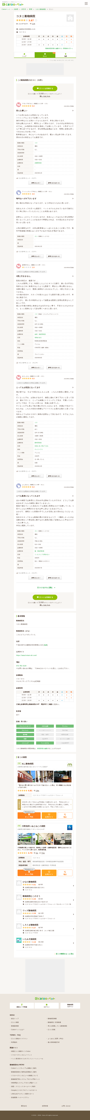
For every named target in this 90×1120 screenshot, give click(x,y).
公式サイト (49, 817)
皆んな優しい (21, 111)
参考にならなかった (54, 183)
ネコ (36, 236)
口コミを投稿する (46, 88)
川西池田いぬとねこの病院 (33, 826)
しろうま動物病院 (30, 925)
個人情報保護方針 (54, 1042)
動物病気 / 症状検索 (54, 1022)
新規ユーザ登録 (22, 1007)
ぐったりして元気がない (42, 554)
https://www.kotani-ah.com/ (26, 655)
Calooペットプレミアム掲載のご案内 (23, 1068)
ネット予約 (29, 817)
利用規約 (14, 1042)
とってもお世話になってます (28, 387)
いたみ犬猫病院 (29, 939)
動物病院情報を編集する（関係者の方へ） (59, 48)
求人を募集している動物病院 (57, 1026)
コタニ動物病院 (40, 9)
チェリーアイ (39, 449)
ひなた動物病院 (29, 882)
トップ (24, 56)
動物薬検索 (15, 1026)
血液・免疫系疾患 (40, 334)
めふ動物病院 (28, 764)
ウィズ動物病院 (29, 911)
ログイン (47, 1007)
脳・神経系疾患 (39, 551)
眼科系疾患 (38, 442)
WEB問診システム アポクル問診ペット (24, 1083)
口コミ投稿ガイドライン (19, 1038)
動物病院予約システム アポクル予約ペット (25, 1079)
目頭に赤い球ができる (41, 446)
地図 (65, 56)
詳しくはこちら (45, 96)
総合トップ (15, 1018)
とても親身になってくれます (28, 496)
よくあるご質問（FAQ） (56, 1038)
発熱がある (38, 337)
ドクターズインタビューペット (21, 1055)
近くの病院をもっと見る (65, 954)
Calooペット (6, 9)
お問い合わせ (66, 1106)
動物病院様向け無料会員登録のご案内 (24, 1072)
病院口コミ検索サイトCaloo (20, 1051)
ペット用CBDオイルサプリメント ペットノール (27, 1058)
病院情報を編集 (42, 748)
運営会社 (24, 1106)
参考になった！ (36, 183)
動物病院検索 (52, 1018)
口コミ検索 (15, 1022)
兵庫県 (16, 9)
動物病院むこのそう (31, 896)
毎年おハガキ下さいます (26, 198)
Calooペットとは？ (17, 1029)
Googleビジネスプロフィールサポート (24, 1090)
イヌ (36, 143)
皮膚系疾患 (38, 163)
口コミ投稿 (51, 1029)
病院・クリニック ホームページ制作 (23, 1086)
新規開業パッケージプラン (20, 1097)
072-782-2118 (21, 666)
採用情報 (45, 1106)
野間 (30, 9)
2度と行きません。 (24, 276)
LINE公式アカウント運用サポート (22, 1094)
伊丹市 (23, 9)
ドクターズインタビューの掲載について (24, 1075)
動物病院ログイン (70, 1005)
